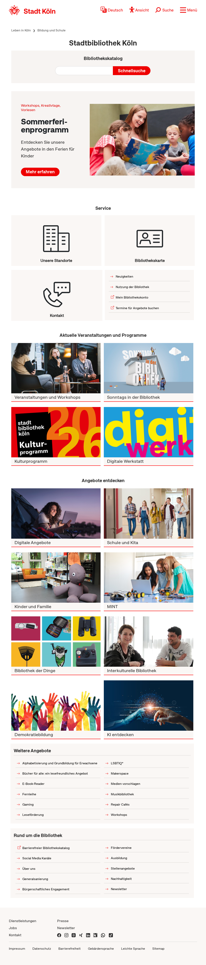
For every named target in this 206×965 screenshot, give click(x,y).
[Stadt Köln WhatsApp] (103, 934)
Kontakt (15, 935)
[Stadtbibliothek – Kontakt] (56, 291)
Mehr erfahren (40, 172)
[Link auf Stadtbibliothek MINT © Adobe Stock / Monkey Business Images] (148, 577)
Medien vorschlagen (125, 784)
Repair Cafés (120, 804)
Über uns (28, 869)
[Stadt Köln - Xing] (81, 934)
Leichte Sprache (133, 948)
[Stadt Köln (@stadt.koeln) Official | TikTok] (111, 934)
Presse (63, 921)
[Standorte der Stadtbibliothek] (56, 236)
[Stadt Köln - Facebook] (59, 934)
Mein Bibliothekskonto (132, 297)
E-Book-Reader (33, 784)
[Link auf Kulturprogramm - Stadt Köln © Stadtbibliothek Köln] (56, 432)
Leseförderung (33, 815)
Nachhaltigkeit (121, 879)
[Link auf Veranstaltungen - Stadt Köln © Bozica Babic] (56, 368)
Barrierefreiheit (69, 948)
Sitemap (158, 948)
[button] (188, 10)
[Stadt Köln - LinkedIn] (88, 934)
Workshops (119, 815)
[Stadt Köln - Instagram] (66, 934)
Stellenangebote (123, 868)
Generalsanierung (35, 879)
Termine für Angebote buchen (137, 308)
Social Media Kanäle (36, 858)
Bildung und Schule (51, 30)
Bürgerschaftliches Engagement (45, 889)
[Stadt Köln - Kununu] (95, 934)
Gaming (28, 804)
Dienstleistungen (22, 921)
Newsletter (119, 889)
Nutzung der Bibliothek (132, 287)
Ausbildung (119, 858)
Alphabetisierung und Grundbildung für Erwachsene (59, 763)
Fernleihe (29, 794)
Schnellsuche (131, 71)
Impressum (17, 948)
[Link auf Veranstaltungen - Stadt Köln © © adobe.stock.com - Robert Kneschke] (142, 140)
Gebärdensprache (101, 948)
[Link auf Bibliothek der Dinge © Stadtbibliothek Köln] (56, 641)
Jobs (13, 928)
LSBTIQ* (117, 763)
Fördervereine (121, 848)
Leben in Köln (21, 30)
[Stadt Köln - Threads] (74, 934)
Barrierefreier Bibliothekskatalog (46, 848)
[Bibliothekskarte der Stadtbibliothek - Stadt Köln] (150, 236)
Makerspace (120, 773)
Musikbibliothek (122, 794)
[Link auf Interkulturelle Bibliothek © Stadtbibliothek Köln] (148, 641)
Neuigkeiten (124, 276)
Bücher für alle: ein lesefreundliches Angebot (55, 773)
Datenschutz (41, 948)
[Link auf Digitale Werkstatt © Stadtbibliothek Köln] (148, 432)
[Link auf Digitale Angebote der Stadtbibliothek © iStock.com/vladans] (56, 513)
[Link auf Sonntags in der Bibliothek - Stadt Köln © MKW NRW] (148, 368)
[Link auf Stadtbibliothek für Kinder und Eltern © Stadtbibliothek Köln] (56, 577)
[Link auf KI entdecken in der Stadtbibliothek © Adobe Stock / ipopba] (148, 705)
